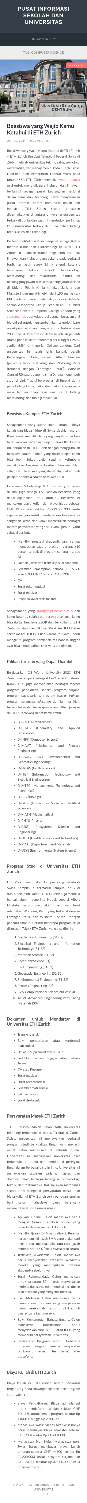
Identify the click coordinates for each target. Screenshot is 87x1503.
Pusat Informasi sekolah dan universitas (43, 15)
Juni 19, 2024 (16, 140)
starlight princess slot (53, 611)
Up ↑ (45, 1494)
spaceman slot (17, 316)
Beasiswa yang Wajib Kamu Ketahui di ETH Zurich (40, 129)
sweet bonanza (69, 179)
